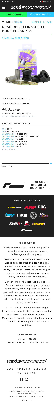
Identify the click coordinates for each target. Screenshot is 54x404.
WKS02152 (18, 22)
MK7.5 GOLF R (21, 144)
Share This (36, 22)
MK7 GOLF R (20, 139)
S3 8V (9, 129)
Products (24, 369)
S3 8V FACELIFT (14, 132)
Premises (37, 387)
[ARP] (30, 207)
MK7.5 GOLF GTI (22, 142)
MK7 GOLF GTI (21, 134)
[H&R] (22, 215)
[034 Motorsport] (15, 207)
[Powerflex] (38, 223)
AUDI (4, 129)
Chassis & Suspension (15, 38)
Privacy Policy (27, 400)
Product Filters (15, 14)
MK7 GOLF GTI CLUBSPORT (26, 137)
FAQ (19, 373)
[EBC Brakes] (42, 207)
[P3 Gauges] (27, 223)
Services (40, 369)
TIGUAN (18, 147)
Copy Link (47, 22)
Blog (10, 369)
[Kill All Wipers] (33, 215)
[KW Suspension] (44, 215)
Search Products (42, 14)
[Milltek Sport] (15, 223)
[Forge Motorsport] (10, 215)
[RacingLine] (27, 230)
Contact (31, 373)
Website (29, 387)
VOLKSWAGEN (8, 134)
